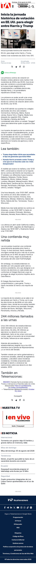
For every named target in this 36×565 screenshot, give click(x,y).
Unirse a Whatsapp (10, 72)
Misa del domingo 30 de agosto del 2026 (17, 451)
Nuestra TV (11, 407)
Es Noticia (9, 433)
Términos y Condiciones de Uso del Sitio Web (18, 553)
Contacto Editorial (18, 540)
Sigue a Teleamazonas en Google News (18, 514)
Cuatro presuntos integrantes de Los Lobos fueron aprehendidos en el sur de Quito (17, 481)
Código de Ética (18, 536)
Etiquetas (18, 533)
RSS (18, 528)
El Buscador (18, 524)
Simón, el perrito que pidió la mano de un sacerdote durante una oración (17, 460)
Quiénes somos (18, 543)
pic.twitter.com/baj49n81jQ (18, 387)
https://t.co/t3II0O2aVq (23, 386)
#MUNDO (6, 382)
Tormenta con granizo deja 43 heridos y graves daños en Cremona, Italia (17, 442)
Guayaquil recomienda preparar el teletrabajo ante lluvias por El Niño (15, 470)
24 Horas (18, 521)
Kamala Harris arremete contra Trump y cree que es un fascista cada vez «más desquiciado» (18, 162)
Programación (18, 517)
